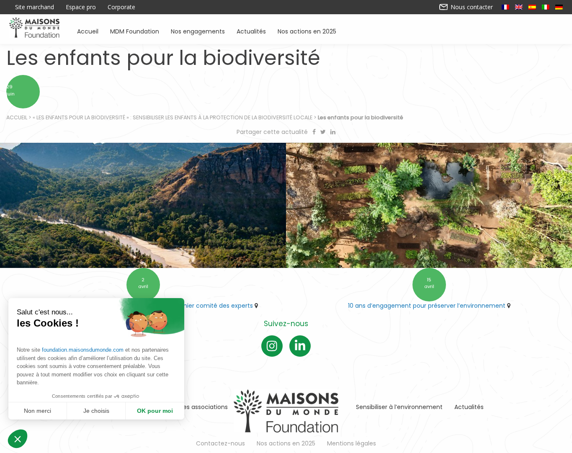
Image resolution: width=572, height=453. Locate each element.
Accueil (87, 30)
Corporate (121, 7)
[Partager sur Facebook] (314, 132)
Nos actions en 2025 (307, 30)
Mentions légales (351, 443)
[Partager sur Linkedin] (332, 132)
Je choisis (96, 410)
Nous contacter (471, 7)
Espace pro (81, 7)
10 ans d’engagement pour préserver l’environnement (426, 305)
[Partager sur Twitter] (323, 132)
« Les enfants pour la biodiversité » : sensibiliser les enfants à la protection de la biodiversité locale (172, 117)
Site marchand (34, 7)
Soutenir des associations (190, 407)
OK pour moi (155, 410)
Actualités (251, 30)
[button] (18, 439)
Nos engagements (198, 30)
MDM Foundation (134, 30)
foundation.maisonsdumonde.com (83, 350)
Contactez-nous (220, 443)
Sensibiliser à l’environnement (399, 407)
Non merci (37, 410)
